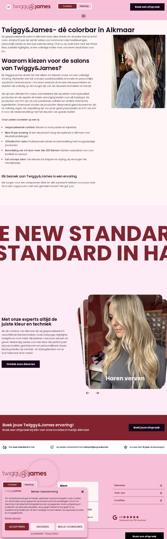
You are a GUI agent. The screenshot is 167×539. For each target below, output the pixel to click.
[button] (82, 491)
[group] (125, 342)
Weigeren (42, 526)
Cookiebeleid (37, 533)
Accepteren (17, 526)
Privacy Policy (52, 533)
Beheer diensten (13, 518)
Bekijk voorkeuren (70, 526)
